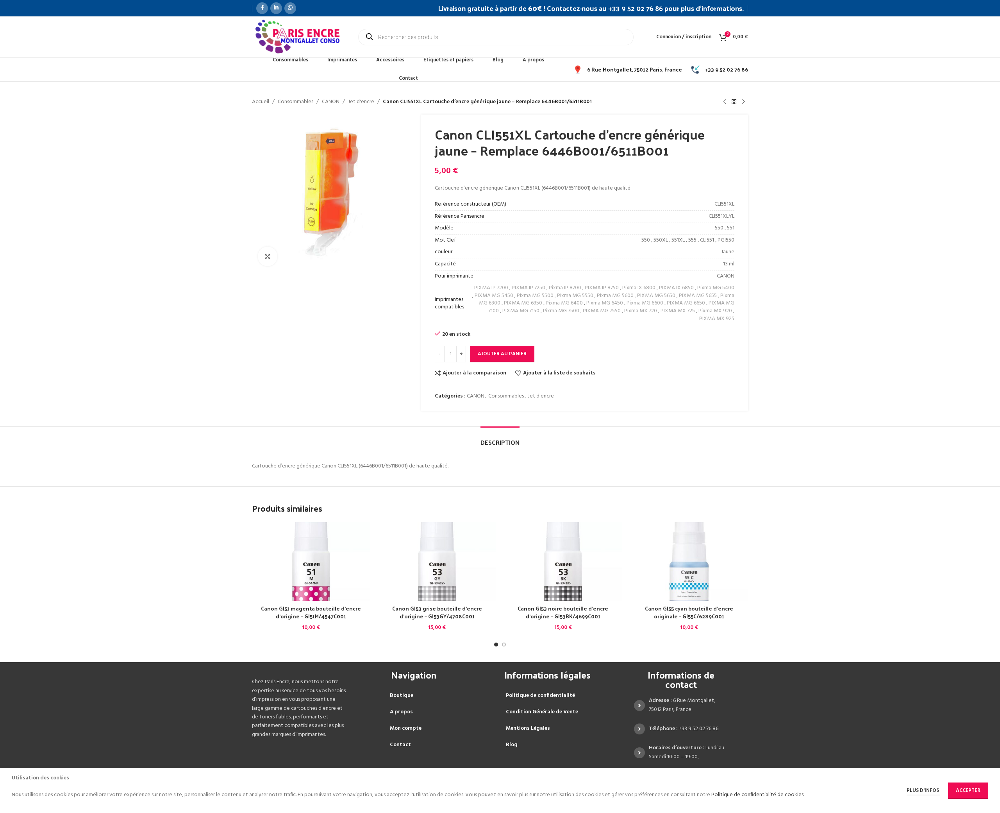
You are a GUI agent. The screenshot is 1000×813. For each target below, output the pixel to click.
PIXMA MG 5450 (494, 295)
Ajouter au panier (502, 354)
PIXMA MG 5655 (698, 295)
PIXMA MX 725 (678, 310)
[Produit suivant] (743, 102)
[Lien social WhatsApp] (290, 8)
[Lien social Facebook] (262, 8)
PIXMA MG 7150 (520, 310)
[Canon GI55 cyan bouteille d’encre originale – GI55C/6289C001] (689, 561)
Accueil (260, 102)
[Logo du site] (296, 36)
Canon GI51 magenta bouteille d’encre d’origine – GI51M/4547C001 (311, 612)
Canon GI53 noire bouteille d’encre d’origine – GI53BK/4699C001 (563, 612)
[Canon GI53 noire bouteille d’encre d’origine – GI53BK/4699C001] (563, 561)
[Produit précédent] (724, 102)
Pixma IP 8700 (565, 287)
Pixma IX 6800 (638, 287)
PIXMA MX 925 (716, 318)
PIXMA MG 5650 (656, 295)
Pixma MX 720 (640, 310)
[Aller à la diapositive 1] (496, 644)
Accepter (968, 790)
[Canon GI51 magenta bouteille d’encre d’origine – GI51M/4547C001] (311, 561)
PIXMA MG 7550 (602, 310)
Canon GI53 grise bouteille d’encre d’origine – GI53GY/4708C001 (437, 612)
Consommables (295, 102)
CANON (330, 102)
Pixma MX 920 (715, 310)
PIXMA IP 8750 (602, 287)
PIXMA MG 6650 (686, 303)
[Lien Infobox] (627, 69)
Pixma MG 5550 (575, 295)
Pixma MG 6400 (564, 303)
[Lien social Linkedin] (276, 8)
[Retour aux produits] (734, 102)
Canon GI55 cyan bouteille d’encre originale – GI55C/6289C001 (689, 612)
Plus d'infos (923, 790)
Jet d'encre (361, 102)
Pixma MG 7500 (561, 310)
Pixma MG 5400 (715, 287)
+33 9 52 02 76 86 (635, 8)
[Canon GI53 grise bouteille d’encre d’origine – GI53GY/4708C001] (437, 561)
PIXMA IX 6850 (676, 287)
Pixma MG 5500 (535, 295)
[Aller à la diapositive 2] (504, 644)
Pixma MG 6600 (645, 303)
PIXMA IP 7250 (528, 287)
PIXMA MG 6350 (523, 303)
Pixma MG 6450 (604, 303)
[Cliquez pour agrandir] (267, 256)
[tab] (500, 438)
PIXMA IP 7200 (491, 287)
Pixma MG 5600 (615, 295)
